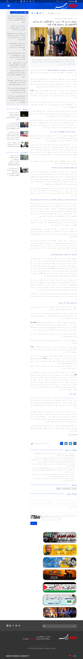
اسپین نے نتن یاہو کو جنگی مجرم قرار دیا (61, 476)
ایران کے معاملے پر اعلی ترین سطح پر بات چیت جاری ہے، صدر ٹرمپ (53, 474)
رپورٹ (25, 109)
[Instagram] (19, 626)
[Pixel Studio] (69, 656)
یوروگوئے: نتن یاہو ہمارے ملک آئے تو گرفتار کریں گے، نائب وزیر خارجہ (16, 90)
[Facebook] (13, 626)
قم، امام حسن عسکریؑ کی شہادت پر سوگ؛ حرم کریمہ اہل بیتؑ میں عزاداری (17, 64)
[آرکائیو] (7, 626)
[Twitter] (16, 626)
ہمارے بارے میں (41, 645)
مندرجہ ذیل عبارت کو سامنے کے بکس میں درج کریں (60, 515)
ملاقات (59, 488)
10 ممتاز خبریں (19, 12)
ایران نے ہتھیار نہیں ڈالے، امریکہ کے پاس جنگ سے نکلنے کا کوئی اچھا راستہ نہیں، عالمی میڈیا (12, 135)
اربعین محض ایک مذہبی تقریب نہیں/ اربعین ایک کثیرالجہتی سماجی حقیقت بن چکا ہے (13, 171)
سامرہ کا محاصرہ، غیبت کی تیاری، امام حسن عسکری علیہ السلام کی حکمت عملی (16, 82)
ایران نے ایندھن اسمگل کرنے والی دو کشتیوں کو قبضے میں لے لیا (53, 468)
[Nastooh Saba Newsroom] (74, 656)
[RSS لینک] (10, 626)
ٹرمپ (74, 488)
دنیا (74, 13)
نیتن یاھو (66, 488)
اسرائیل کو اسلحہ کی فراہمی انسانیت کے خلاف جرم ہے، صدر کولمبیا (53, 459)
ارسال (34, 523)
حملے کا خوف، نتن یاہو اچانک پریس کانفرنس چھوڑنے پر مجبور (55, 457)
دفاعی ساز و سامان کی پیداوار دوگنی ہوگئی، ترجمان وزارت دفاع (17, 27)
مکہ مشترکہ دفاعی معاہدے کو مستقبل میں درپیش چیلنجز (13, 144)
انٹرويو (24, 152)
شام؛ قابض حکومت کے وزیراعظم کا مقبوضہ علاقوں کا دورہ (56, 461)
